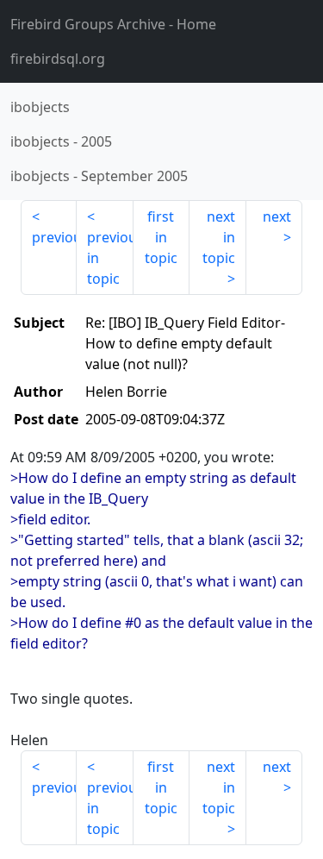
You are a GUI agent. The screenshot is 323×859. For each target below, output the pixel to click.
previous (54, 237)
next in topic (218, 237)
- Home (113, 24)
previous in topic (110, 258)
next (277, 216)
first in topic (161, 237)
